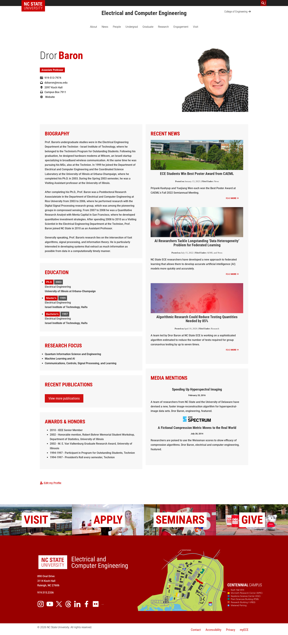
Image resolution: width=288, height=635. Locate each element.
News (105, 26)
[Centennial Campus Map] (200, 610)
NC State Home (34, 3)
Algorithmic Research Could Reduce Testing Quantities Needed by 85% (197, 319)
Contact (196, 630)
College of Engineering (236, 11)
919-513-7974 (52, 77)
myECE (244, 630)
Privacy (230, 630)
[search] (263, 3)
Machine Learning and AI (60, 358)
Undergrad (132, 26)
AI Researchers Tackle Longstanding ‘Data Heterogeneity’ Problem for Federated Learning (196, 243)
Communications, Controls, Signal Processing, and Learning (80, 363)
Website (49, 97)
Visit (195, 26)
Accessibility (213, 630)
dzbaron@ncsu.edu (55, 82)
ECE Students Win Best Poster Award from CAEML (197, 173)
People (117, 26)
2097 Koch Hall (52, 87)
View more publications (64, 398)
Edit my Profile (52, 483)
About (93, 26)
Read (231, 198)
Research (163, 26)
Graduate (147, 26)
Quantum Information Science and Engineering (73, 354)
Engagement (181, 26)
